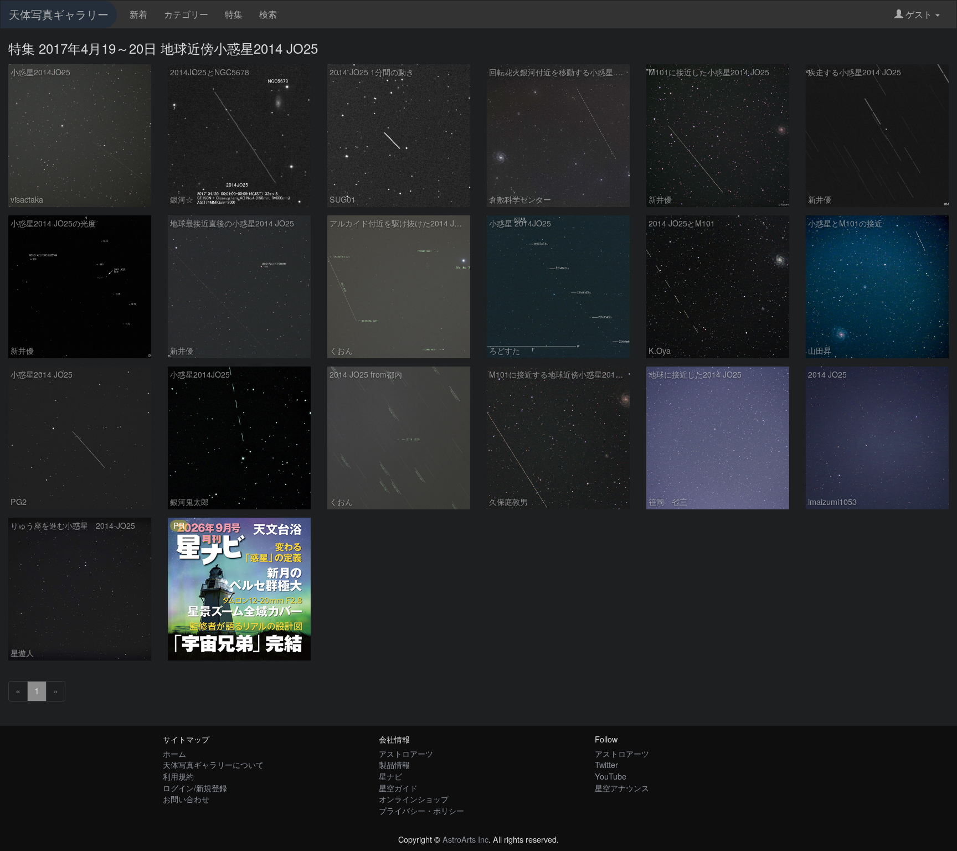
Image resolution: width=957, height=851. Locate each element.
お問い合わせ (186, 798)
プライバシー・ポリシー (421, 810)
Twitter (606, 764)
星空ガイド (398, 787)
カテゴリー (186, 14)
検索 (268, 14)
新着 (138, 14)
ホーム (174, 753)
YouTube (610, 776)
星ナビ (390, 776)
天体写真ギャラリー (59, 14)
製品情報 (394, 764)
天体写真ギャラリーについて (213, 764)
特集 (234, 14)
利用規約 (178, 776)
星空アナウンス (622, 787)
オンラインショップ (414, 798)
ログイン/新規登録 (195, 787)
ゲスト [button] (918, 14)
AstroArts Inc (465, 839)
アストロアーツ (406, 753)
